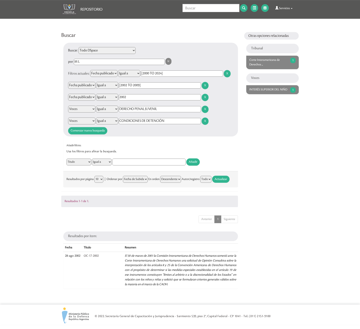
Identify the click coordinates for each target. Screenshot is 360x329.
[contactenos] (265, 8)
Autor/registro (191, 179)
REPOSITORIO (91, 9)
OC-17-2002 (91, 256)
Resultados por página (80, 179)
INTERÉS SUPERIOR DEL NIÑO (268, 89)
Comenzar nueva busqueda (88, 130)
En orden (154, 179)
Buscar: (73, 50)
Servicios (284, 8)
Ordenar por (114, 179)
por (70, 62)
